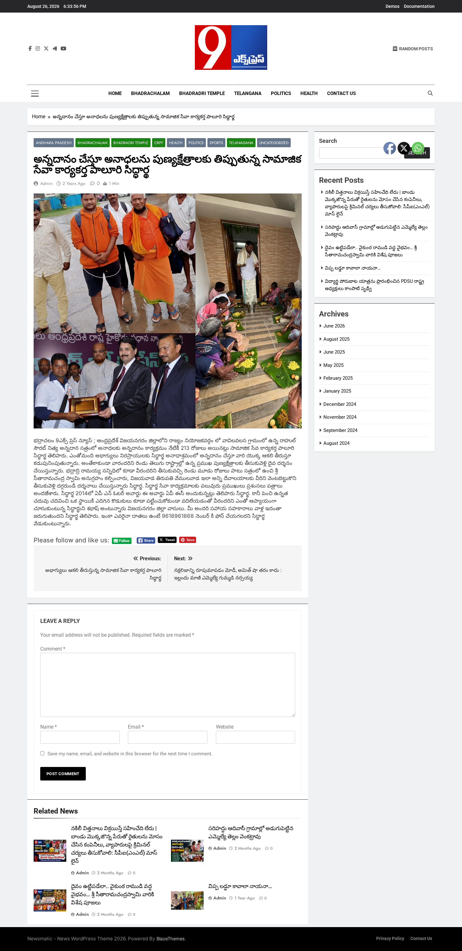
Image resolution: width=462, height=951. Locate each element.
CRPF (158, 142)
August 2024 (336, 443)
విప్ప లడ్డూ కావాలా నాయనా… (240, 886)
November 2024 (339, 417)
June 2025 (334, 352)
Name (48, 727)
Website (225, 727)
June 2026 (334, 326)
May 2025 (333, 365)
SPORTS (216, 142)
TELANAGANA (241, 142)
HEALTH (309, 93)
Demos (392, 6)
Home (115, 93)
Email (136, 727)
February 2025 (338, 378)
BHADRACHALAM (150, 93)
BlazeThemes (171, 938)
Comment (52, 649)
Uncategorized (274, 142)
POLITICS (281, 93)
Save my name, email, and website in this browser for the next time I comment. (129, 754)
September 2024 (340, 430)
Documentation (419, 6)
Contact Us (341, 93)
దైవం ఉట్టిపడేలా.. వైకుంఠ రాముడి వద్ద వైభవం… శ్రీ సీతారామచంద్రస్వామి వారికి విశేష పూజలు (112, 894)
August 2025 (336, 339)
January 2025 (337, 391)
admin (46, 183)
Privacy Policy (390, 938)
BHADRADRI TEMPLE (202, 93)
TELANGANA (247, 93)
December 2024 (339, 404)
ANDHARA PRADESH (54, 142)
